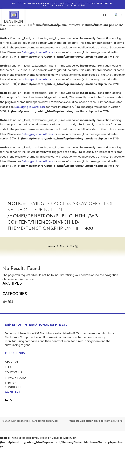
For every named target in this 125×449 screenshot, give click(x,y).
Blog (8, 367)
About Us (11, 362)
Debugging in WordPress (37, 52)
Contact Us (13, 372)
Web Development (82, 421)
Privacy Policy (16, 378)
